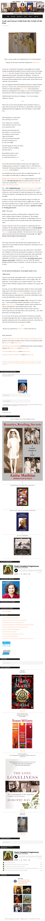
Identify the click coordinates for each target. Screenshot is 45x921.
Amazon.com (7, 342)
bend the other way (10, 304)
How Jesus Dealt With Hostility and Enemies (11, 629)
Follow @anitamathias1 (6, 611)
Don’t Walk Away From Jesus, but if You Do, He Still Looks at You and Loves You (18, 638)
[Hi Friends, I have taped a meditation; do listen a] (27, 899)
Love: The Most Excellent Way (30, 361)
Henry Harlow (24, 88)
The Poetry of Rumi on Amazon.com (11, 354)
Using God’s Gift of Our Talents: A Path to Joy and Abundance (14, 620)
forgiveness (18, 363)
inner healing (38, 363)
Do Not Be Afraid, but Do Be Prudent (9, 631)
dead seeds (5, 232)
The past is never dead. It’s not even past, (13, 178)
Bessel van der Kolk (11, 363)
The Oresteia (5, 73)
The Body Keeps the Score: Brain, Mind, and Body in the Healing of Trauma (22, 338)
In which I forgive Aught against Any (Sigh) (15, 361)
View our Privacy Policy (22, 405)
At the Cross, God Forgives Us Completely (10, 617)
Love (3, 364)
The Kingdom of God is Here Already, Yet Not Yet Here (13, 622)
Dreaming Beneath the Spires (14, 918)
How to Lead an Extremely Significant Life (10, 636)
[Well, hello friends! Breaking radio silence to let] (18, 899)
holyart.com (20, 328)
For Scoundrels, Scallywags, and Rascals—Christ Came (12, 633)
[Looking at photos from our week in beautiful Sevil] (18, 890)
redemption (39, 361)
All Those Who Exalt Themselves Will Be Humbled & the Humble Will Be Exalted (18, 624)
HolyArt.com (35, 62)
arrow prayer (20, 293)
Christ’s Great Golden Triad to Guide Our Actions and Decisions (14, 627)
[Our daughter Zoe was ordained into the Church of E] (18, 908)
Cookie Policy (31, 918)
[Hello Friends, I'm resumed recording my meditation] (27, 890)
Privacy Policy (37, 918)
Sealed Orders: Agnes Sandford (10, 346)
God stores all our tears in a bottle (29, 188)
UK (22, 483)
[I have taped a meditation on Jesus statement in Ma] (27, 908)
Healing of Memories (25, 363)
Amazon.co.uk (17, 342)
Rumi (17, 157)
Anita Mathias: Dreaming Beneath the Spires (22, 7)
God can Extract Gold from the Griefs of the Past (22, 22)
